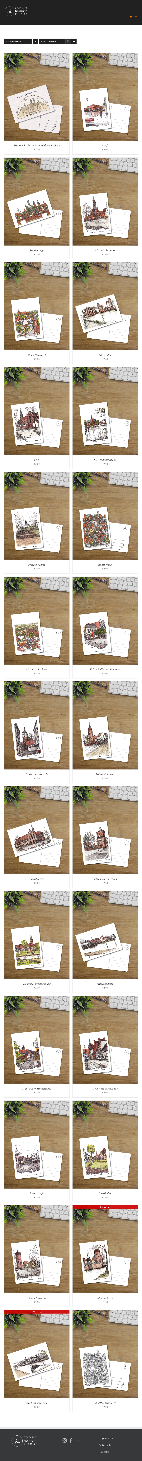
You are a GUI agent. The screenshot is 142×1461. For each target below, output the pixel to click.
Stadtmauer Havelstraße (37, 1088)
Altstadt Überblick (37, 669)
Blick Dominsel (37, 355)
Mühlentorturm (105, 774)
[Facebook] (71, 1440)
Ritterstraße (37, 1193)
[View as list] (73, 41)
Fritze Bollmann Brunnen (105, 669)
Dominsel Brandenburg (37, 983)
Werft (105, 145)
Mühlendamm (105, 983)
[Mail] (77, 1440)
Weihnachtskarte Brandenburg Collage (37, 145)
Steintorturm (105, 1298)
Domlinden (105, 1193)
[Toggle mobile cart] (130, 17)
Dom (37, 459)
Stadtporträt (105, 564)
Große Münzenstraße (105, 1088)
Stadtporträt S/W (105, 1403)
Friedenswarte (36, 564)
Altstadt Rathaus (105, 250)
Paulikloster (37, 879)
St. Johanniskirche (105, 459)
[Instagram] (65, 1440)
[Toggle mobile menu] (136, 17)
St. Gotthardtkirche (37, 774)
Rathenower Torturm (105, 879)
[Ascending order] (35, 41)
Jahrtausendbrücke (36, 1403)
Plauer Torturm (36, 1298)
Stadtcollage (37, 250)
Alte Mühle (105, 355)
